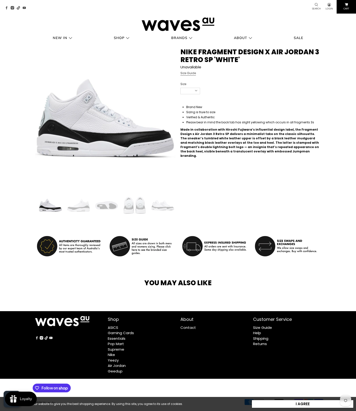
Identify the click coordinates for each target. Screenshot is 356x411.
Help (257, 332)
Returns (260, 343)
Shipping (260, 338)
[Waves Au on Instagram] (13, 8)
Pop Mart (116, 343)
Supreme (116, 349)
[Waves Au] (178, 24)
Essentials (116, 338)
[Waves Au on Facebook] (8, 8)
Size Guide (188, 73)
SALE (298, 38)
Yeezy (113, 360)
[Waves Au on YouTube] (25, 8)
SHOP (119, 38)
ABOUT (240, 38)
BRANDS (179, 38)
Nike (111, 354)
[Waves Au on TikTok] (20, 8)
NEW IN (60, 38)
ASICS (113, 327)
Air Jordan (117, 365)
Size (183, 84)
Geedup (115, 371)
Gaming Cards (121, 332)
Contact (188, 327)
